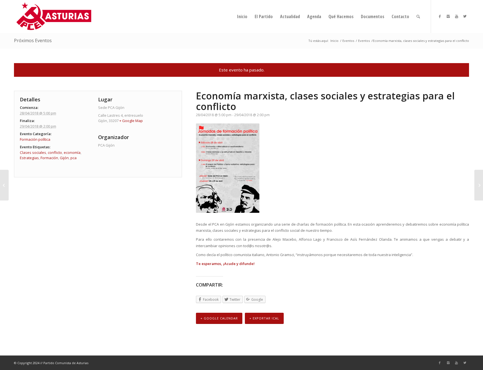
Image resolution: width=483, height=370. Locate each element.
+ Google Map (131, 120)
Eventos (348, 41)
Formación (49, 157)
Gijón (64, 157)
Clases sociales (33, 152)
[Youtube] (456, 16)
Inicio (334, 41)
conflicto (55, 152)
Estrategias (29, 157)
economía (72, 152)
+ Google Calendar (219, 318)
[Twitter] (465, 16)
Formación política (35, 139)
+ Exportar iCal (264, 318)
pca (73, 157)
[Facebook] (439, 16)
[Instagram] (448, 16)
